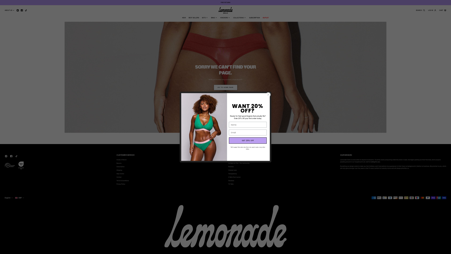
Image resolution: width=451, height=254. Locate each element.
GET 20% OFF (248, 140)
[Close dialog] (268, 95)
